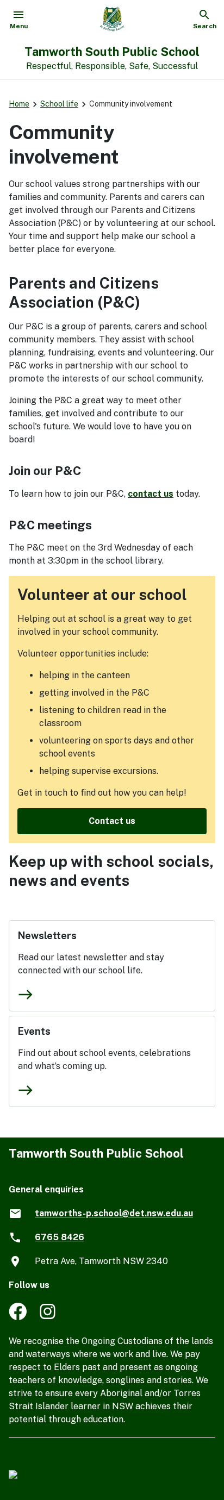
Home (19, 103)
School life (59, 103)
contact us (150, 494)
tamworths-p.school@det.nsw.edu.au (114, 1213)
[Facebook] (18, 1317)
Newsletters (47, 935)
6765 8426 (59, 1237)
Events (34, 1031)
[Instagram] (49, 1317)
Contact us (112, 821)
